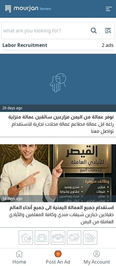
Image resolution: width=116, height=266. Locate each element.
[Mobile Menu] (109, 9)
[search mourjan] (93, 30)
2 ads (108, 45)
